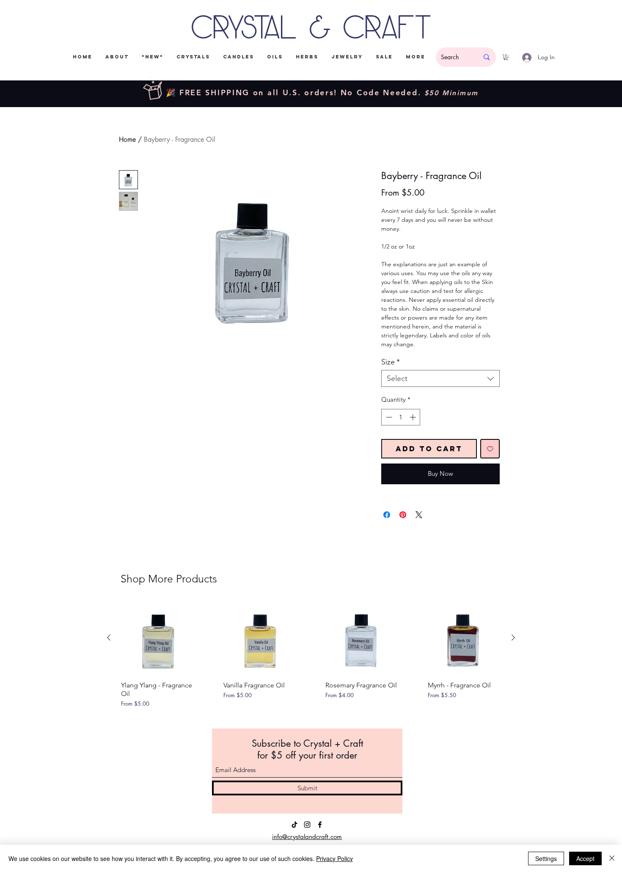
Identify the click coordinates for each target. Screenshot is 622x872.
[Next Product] (513, 637)
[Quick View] (158, 638)
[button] (505, 57)
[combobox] (440, 378)
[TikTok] (294, 824)
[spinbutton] (401, 417)
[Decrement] (388, 417)
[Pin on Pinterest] (403, 515)
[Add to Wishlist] (490, 449)
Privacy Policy (334, 858)
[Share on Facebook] (387, 515)
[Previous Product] (109, 637)
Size (390, 362)
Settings (546, 858)
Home (127, 139)
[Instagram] (307, 824)
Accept (585, 858)
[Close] (612, 858)
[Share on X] (419, 515)
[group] (311, 659)
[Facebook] (320, 824)
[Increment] (413, 417)
